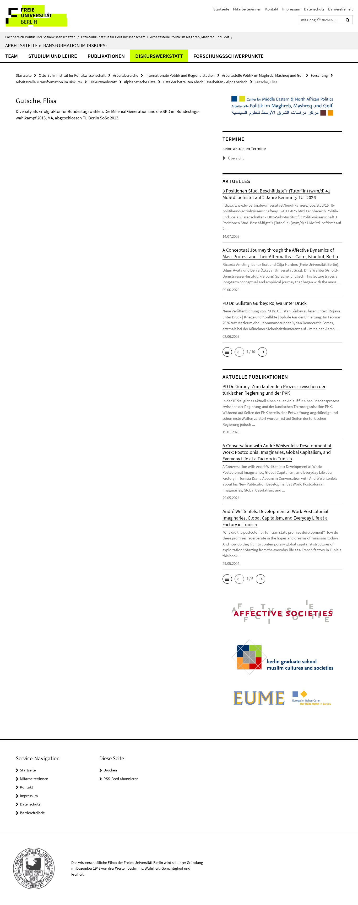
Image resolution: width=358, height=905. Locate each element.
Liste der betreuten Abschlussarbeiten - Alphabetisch (205, 81)
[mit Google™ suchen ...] (347, 20)
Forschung (319, 75)
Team (11, 56)
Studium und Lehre (52, 56)
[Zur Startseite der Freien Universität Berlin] (44, 15)
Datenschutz (314, 9)
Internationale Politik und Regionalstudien (180, 75)
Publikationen (106, 56)
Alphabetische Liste (139, 81)
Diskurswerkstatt (159, 56)
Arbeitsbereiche (125, 75)
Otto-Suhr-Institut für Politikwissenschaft (114, 37)
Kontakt (271, 9)
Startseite (221, 9)
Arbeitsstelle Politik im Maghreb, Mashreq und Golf (191, 37)
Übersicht (236, 158)
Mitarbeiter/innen (247, 9)
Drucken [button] (110, 770)
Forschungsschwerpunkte (228, 56)
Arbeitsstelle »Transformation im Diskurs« (56, 45)
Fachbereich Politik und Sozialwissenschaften (42, 37)
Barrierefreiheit (340, 9)
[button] (227, 352)
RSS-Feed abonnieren (121, 778)
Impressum (291, 9)
